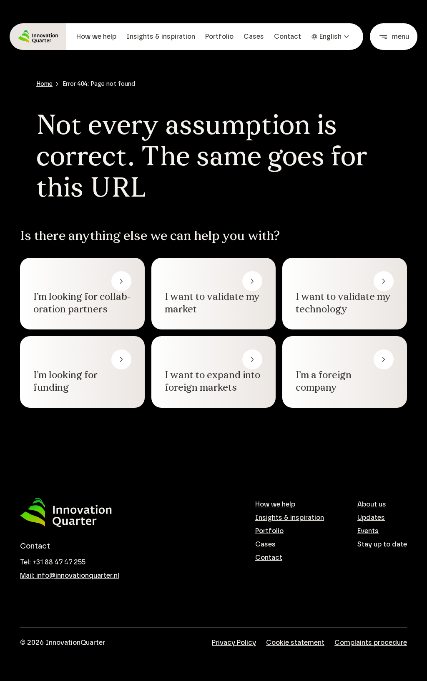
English (330, 36)
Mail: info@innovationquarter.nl (69, 575)
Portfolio (219, 36)
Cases (254, 36)
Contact (287, 36)
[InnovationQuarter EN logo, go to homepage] (66, 512)
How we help (96, 36)
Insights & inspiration (160, 36)
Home (44, 84)
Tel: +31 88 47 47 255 (52, 562)
